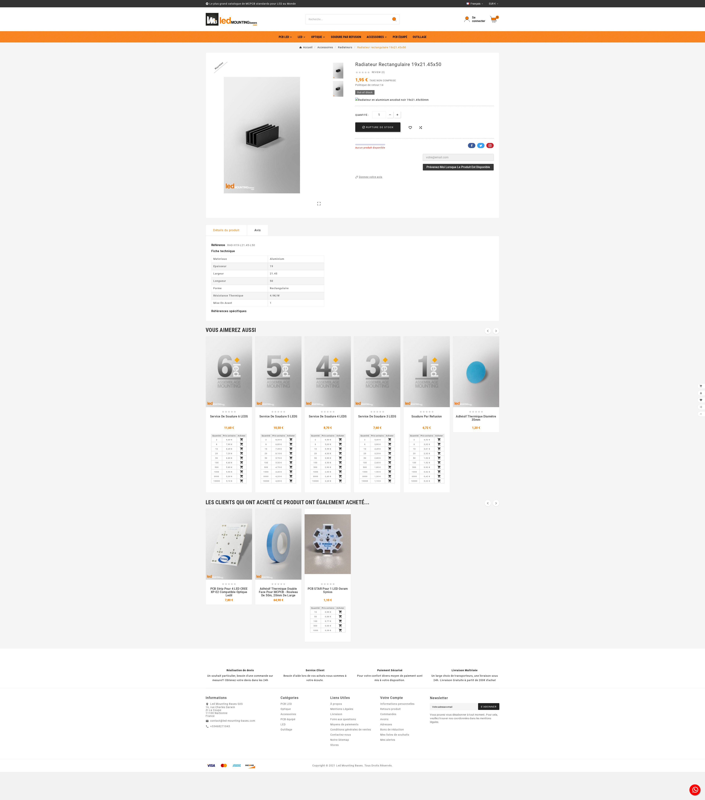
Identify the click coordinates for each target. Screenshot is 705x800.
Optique (286, 709)
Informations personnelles (397, 703)
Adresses (386, 724)
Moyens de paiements (344, 724)
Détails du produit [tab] (226, 230)
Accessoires (288, 714)
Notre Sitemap (339, 739)
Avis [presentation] (257, 230)
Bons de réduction (392, 729)
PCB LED (286, 703)
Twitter (481, 145)
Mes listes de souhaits (394, 734)
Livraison (336, 714)
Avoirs (384, 719)
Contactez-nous (340, 734)
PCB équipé (288, 719)
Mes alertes (387, 739)
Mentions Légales (341, 709)
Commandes (388, 714)
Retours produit (390, 709)
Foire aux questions (343, 719)
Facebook (471, 145)
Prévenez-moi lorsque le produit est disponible (458, 167)
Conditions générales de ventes (350, 729)
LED (283, 724)
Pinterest (490, 145)
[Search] (394, 19)
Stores (334, 744)
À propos (336, 703)
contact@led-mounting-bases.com (232, 720)
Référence (218, 245)
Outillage (286, 729)
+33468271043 (220, 726)
